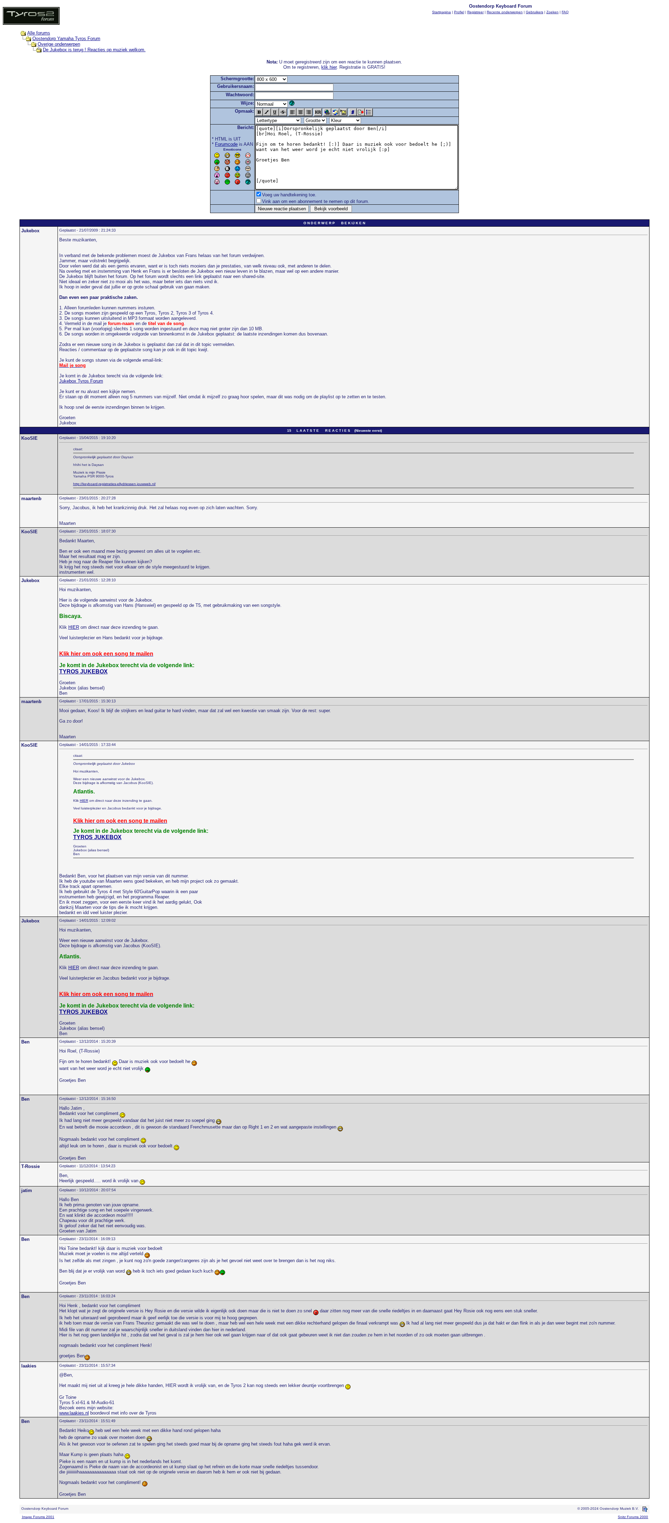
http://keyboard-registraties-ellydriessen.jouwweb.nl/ (114, 484)
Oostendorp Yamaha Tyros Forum (66, 38)
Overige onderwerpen (59, 44)
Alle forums (38, 33)
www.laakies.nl (74, 1413)
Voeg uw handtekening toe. (289, 194)
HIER (73, 627)
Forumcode (226, 144)
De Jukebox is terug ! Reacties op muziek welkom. (94, 49)
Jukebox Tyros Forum (81, 381)
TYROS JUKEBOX (83, 671)
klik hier (329, 67)
